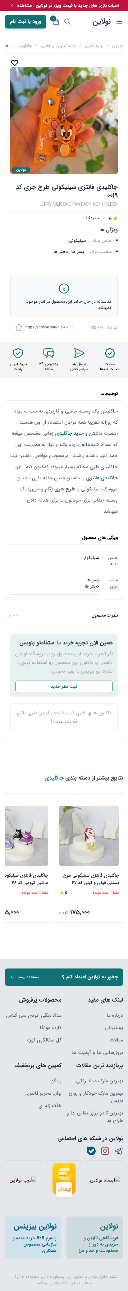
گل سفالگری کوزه (44, 1040)
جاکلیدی (24, 45)
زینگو (56, 1081)
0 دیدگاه (92, 218)
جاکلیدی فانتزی (102, 478)
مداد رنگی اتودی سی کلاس (34, 1015)
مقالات (116, 1040)
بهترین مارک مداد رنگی (99, 1081)
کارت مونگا (51, 1028)
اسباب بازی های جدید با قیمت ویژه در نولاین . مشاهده (68, 5)
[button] (64, 170)
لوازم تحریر (94, 45)
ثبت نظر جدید (64, 686)
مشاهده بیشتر (28, 977)
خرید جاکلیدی (69, 433)
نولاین (102, 22)
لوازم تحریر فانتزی (43, 1093)
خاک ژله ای (50, 1105)
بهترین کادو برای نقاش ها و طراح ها (94, 1116)
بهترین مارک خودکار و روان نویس (96, 1097)
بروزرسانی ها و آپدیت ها (97, 1052)
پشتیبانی (114, 1028)
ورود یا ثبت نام (25, 21)
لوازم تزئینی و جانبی (58, 45)
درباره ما (115, 1015)
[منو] (119, 21)
